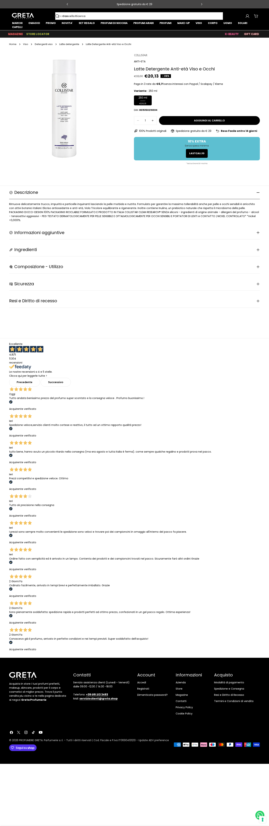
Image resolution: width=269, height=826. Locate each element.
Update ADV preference (154, 740)
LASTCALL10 (196, 153)
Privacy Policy (184, 707)
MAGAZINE (15, 34)
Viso (25, 44)
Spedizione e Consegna (229, 688)
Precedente (24, 382)
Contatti (181, 701)
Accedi (141, 682)
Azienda (181, 682)
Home (12, 44)
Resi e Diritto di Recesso (229, 695)
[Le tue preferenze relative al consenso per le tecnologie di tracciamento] (262, 819)
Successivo (55, 382)
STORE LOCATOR (37, 34)
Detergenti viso (44, 44)
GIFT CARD (251, 34)
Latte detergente (69, 44)
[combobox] (139, 16)
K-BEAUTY (232, 34)
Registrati (143, 688)
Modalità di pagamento (229, 682)
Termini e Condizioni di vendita (233, 701)
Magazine (182, 695)
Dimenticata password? (152, 695)
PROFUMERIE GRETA (31, 740)
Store (179, 688)
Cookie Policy (184, 713)
